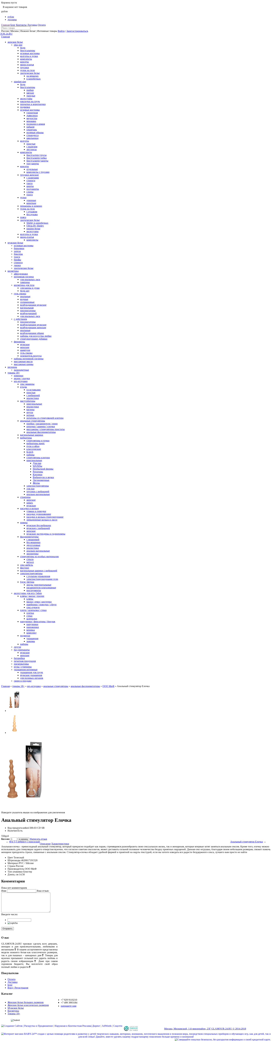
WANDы (37, 466)
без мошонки (33, 542)
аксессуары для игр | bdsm (28, 593)
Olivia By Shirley (35, 225)
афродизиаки (21, 273)
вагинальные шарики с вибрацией (38, 570)
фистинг (24, 567)
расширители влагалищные (41, 587)
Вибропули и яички (43, 477)
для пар (30, 488)
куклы (23, 387)
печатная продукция (25, 661)
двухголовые (33, 545)
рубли (11, 16)
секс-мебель (26, 565)
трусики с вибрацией (37, 491)
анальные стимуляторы (32, 420)
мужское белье (15, 242)
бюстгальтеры (27, 50)
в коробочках (33, 78)
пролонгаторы (28, 310)
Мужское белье (16, 1008)
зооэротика (32, 553)
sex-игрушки (21, 381)
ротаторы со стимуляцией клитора (44, 418)
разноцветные (21, 370)
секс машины (27, 384)
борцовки (19, 248)
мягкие (30, 93)
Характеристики (60, 843)
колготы (24, 141)
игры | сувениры (23, 666)
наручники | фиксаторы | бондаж (37, 621)
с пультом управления (38, 576)
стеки (29, 615)
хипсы (17, 251)
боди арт (24, 290)
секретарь (31, 129)
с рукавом (31, 211)
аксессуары (26, 98)
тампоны (25, 282)
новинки (18, 375)
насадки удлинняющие (38, 514)
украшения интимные (25, 669)
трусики (24, 67)
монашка (31, 121)
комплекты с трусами (37, 172)
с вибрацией (33, 395)
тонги (29, 194)
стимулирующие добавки (33, 338)
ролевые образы (35, 132)
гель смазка (20, 293)
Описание (45, 843)
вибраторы (26, 437)
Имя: (3, 890)
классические (33, 449)
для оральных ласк (30, 279)
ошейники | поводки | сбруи (41, 604)
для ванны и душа (30, 288)
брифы (17, 259)
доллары (12, 19)
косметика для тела (24, 285)
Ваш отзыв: (43, 890)
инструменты (33, 590)
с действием (20, 319)
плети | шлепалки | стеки (33, 610)
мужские (25, 344)
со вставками (33, 389)
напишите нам (68, 1006)
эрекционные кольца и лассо (41, 519)
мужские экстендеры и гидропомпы (45, 534)
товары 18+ (14, 372)
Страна (11, 866)
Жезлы (36, 483)
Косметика (13, 1010)
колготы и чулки (29, 56)
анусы (29, 412)
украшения (32, 638)
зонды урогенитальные (38, 584)
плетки (30, 613)
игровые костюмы (30, 53)
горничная (32, 112)
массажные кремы (23, 364)
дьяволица (32, 115)
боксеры (18, 254)
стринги (30, 180)
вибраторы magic (35, 443)
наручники (32, 624)
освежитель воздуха (31, 355)
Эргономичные (41, 480)
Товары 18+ (14, 1013)
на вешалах (32, 76)
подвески (25, 635)
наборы (30, 454)
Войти (61, 31)
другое (17, 647)
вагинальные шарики (31, 435)
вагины (30, 409)
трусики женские (29, 175)
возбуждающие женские (33, 327)
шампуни (25, 350)
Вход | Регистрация (18, 987)
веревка (30, 630)
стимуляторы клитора (38, 457)
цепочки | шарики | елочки (40, 426)
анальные (25, 296)
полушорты (32, 189)
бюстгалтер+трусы (36, 155)
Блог (12, 25)
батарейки (19, 658)
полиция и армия (35, 124)
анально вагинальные (38, 494)
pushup (30, 90)
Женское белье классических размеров (28, 1005)
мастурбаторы (27, 401)
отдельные (32, 169)
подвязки (25, 107)
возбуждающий (28, 313)
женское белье (15, 42)
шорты (30, 186)
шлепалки (31, 618)
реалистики (32, 398)
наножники (32, 627)
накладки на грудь (30, 101)
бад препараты (22, 649)
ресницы (12, 367)
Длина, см (13, 874)
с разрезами (32, 177)
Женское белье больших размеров (26, 1002)
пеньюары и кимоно (31, 206)
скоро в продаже (22, 681)
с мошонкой (32, 539)
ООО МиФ (108, 686)
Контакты (21, 25)
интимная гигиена (24, 276)
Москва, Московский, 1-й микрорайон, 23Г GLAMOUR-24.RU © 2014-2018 (205, 1028)
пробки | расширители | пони (42, 423)
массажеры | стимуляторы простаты (45, 429)
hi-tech (29, 452)
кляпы (29, 599)
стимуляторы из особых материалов (39, 556)
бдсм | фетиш (27, 582)
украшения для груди (31, 672)
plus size (18, 44)
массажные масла (23, 361)
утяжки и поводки (36, 511)
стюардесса (32, 135)
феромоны (19, 341)
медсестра (31, 118)
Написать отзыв (38, 839)
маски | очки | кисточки (39, 601)
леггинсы (31, 149)
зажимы (30, 641)
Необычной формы (43, 468)
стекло (30, 559)
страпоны (25, 497)
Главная (5, 25)
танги (29, 183)
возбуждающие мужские (33, 305)
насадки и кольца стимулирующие (44, 517)
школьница (32, 138)
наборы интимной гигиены (28, 358)
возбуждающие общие (32, 333)
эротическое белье (30, 73)
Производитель (16, 868)
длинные (31, 200)
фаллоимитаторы (29, 536)
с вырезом (31, 146)
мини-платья (27, 64)
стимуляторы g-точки (37, 440)
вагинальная (27, 307)
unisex (29, 502)
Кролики (37, 474)
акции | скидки (22, 378)
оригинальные (34, 403)
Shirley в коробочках (37, 223)
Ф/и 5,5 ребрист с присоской (24, 841)
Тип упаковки (15, 871)
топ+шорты (32, 163)
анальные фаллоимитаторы (41, 432)
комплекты (26, 59)
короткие (31, 203)
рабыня (30, 126)
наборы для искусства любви (35, 336)
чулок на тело (27, 70)
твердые (30, 95)
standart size (20, 81)
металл (30, 562)
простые (30, 143)
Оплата (42, 25)
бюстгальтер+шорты (37, 160)
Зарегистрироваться (77, 31)
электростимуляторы (37, 485)
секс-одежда (33, 607)
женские (24, 347)
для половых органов (31, 678)
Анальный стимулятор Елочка (246, 841)
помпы (24, 522)
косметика (13, 271)
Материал (13, 863)
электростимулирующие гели (42, 579)
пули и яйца (32, 446)
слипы (29, 191)
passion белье (33, 228)
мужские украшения (31, 675)
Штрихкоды (14, 860)
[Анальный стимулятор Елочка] (15, 710)
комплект (31, 632)
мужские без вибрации (38, 525)
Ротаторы (38, 471)
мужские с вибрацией (38, 528)
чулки (23, 197)
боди (22, 47)
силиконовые (27, 302)
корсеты (24, 61)
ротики (30, 415)
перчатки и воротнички (33, 104)
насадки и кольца (29, 508)
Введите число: (9, 914)
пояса (23, 217)
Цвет (10, 857)
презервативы (21, 664)
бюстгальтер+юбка (36, 158)
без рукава (32, 214)
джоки (17, 265)
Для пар (37, 463)
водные (24, 299)
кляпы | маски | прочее (32, 596)
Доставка (32, 25)
